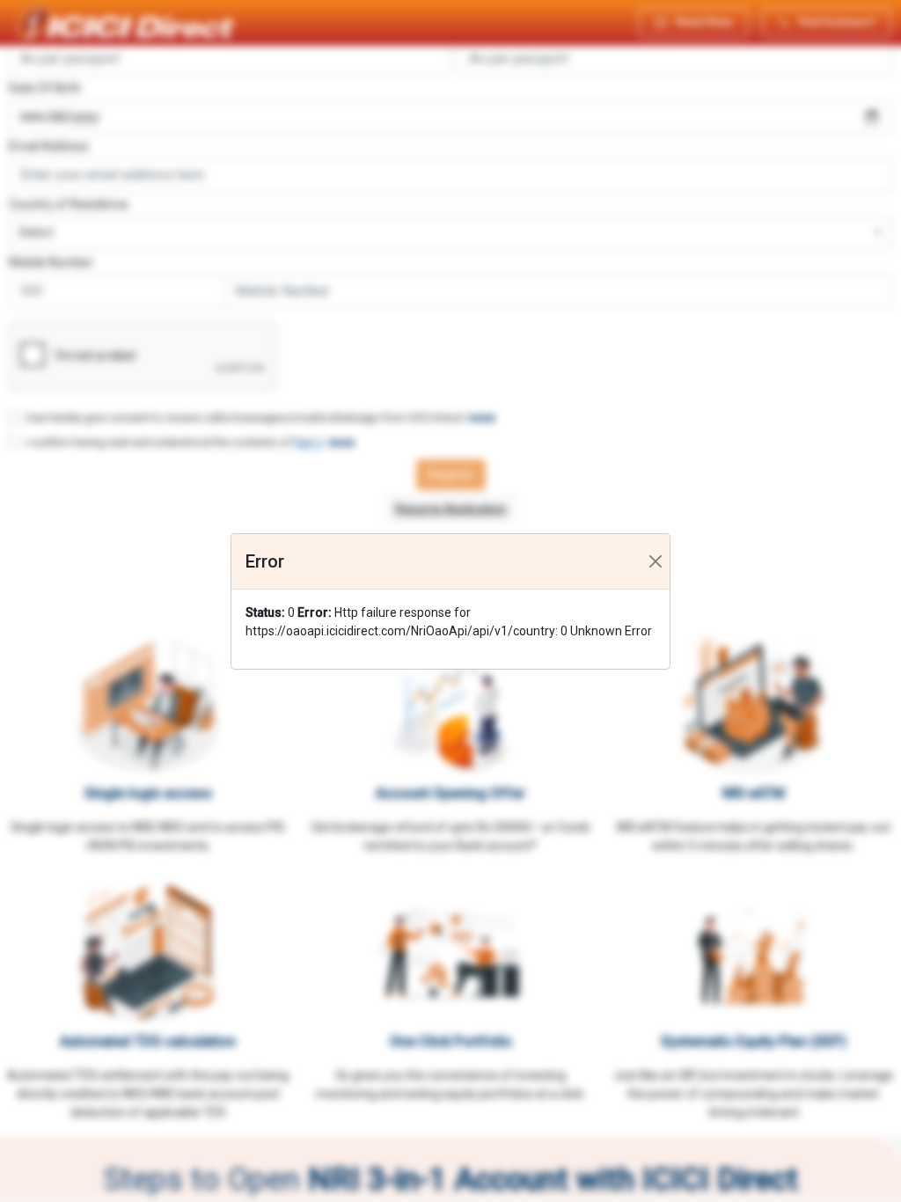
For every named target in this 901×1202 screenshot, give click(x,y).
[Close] (655, 561)
